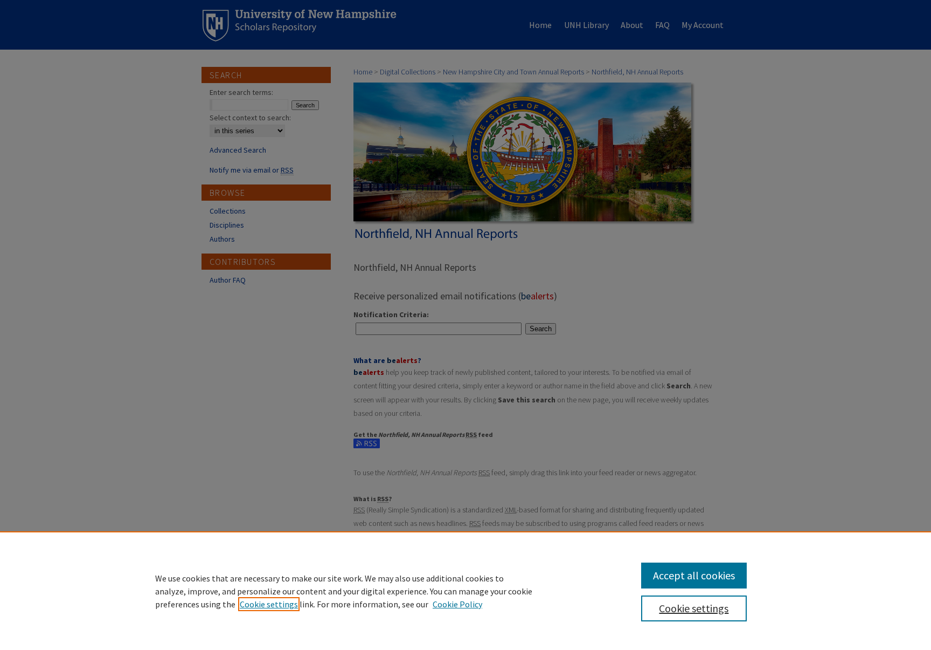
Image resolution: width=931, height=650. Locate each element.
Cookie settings (269, 604)
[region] (465, 590)
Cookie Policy (457, 604)
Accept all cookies (694, 575)
